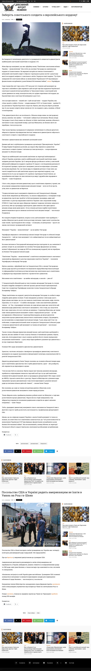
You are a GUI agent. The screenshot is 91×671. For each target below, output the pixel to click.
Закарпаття (43, 443)
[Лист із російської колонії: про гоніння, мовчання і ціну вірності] (79, 468)
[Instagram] (82, 1)
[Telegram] (84, 1)
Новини (19, 19)
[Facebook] (80, 1)
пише (49, 81)
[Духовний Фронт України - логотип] (15, 7)
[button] (70, 1)
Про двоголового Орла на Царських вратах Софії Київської (74, 45)
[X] (86, 1)
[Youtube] (88, 1)
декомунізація (34, 443)
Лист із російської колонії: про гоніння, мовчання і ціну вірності (79, 479)
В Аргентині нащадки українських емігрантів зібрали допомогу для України (78, 73)
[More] (57, 451)
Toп (63, 42)
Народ (70, 70)
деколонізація (24, 443)
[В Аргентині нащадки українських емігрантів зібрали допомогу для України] (65, 72)
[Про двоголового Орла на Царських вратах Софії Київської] (75, 33)
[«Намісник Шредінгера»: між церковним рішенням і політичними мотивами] (65, 53)
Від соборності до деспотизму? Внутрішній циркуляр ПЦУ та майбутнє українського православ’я (78, 64)
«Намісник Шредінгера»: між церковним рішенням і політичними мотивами (77, 54)
